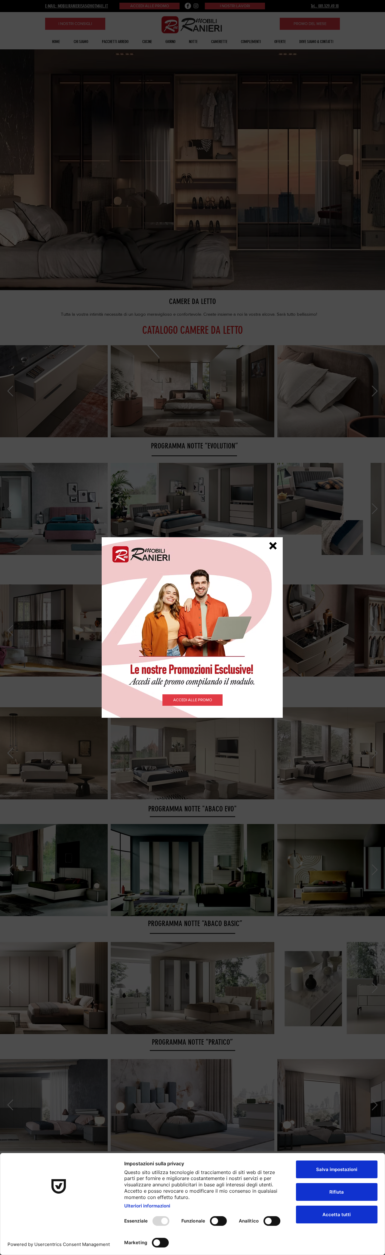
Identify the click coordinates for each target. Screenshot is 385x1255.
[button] (273, 545)
